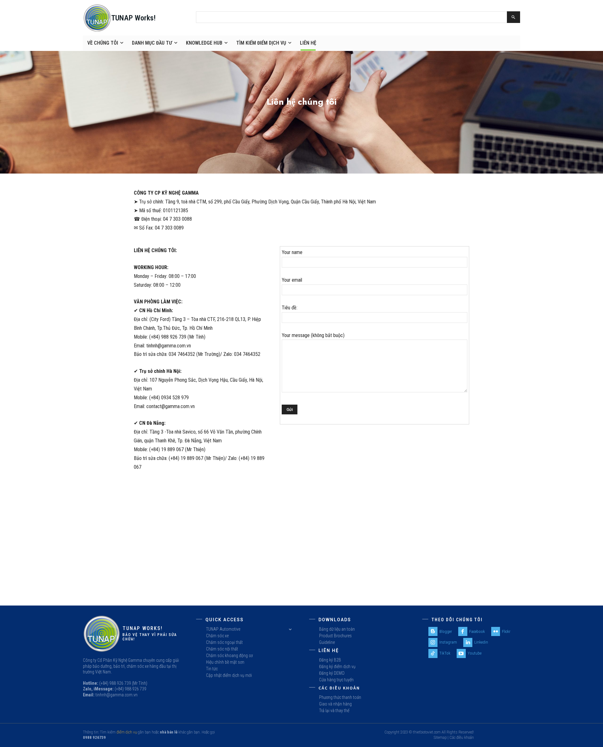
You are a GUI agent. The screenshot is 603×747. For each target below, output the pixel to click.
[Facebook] (462, 631)
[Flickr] (495, 631)
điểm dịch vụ (127, 732)
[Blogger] (432, 631)
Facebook (477, 631)
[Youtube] (461, 653)
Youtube (474, 653)
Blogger (445, 631)
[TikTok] (432, 653)
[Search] (513, 17)
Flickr (506, 631)
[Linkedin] (467, 642)
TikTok (444, 653)
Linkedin (481, 642)
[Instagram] (432, 642)
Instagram (448, 642)
